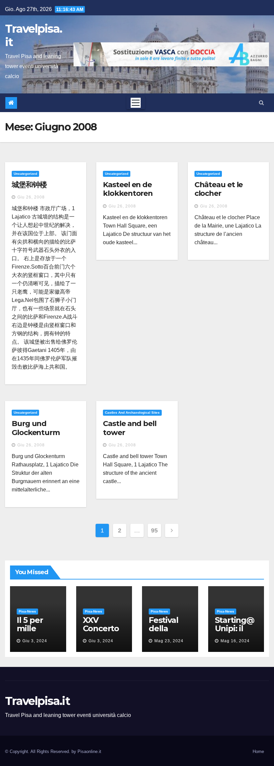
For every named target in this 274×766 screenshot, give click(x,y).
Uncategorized (25, 173)
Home (258, 751)
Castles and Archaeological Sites (132, 412)
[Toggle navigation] (135, 102)
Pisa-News (27, 611)
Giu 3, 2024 (34, 641)
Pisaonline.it (89, 751)
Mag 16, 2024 (235, 641)
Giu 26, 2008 (31, 197)
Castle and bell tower (129, 428)
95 (154, 530)
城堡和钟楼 (29, 184)
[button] (261, 102)
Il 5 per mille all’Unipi (32, 628)
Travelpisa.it (33, 35)
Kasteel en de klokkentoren (128, 189)
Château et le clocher (218, 189)
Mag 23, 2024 (168, 641)
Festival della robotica (165, 628)
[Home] (11, 103)
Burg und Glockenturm (36, 428)
